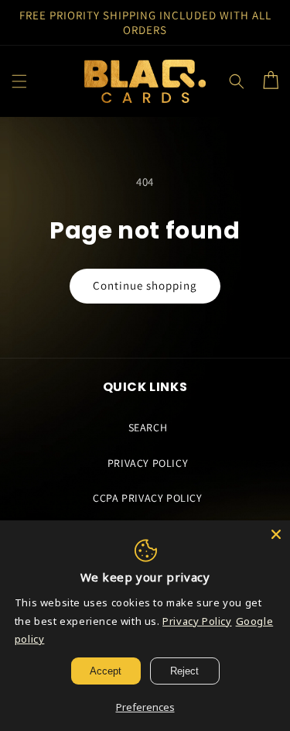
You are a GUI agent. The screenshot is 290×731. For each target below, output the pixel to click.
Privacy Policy (147, 463)
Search (148, 427)
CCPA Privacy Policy (147, 498)
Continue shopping (145, 285)
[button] (19, 81)
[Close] (276, 534)
